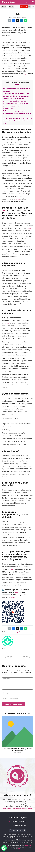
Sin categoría (15, 632)
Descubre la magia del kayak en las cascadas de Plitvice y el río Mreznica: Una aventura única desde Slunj (16, 96)
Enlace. (13, 597)
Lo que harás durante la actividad (15, 103)
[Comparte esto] (13, 20)
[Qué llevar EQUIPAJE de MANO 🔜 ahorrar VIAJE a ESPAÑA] (17, 731)
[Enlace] (33, 7)
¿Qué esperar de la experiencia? (15, 101)
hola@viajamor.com (19, 825)
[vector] (8, 2)
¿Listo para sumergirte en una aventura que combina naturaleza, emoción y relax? (17, 120)
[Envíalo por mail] (9, 20)
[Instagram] (14, 830)
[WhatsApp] (21, 830)
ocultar (17, 85)
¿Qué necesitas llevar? (11, 106)
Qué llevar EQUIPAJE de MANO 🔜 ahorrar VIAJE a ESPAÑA (18, 749)
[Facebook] (10, 830)
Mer (3, 649)
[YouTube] (17, 830)
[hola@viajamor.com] (11, 825)
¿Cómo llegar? (8, 108)
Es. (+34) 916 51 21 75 (19, 822)
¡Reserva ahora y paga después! (14, 111)
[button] (27, 2)
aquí (19, 848)
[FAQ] (24, 830)
